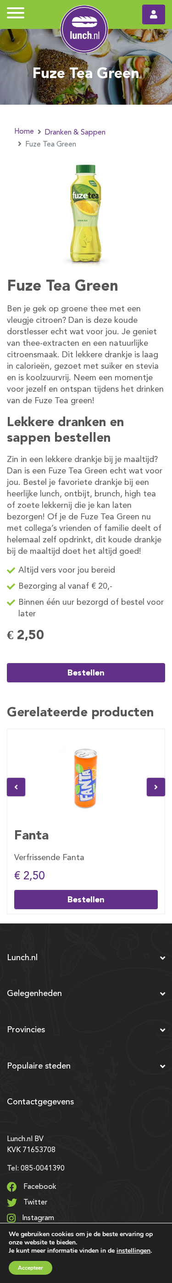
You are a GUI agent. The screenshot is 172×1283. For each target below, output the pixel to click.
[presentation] (16, 787)
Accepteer (30, 1268)
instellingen (133, 1250)
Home (24, 131)
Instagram (37, 1218)
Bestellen (86, 672)
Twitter (34, 1202)
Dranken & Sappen (75, 132)
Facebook (39, 1187)
